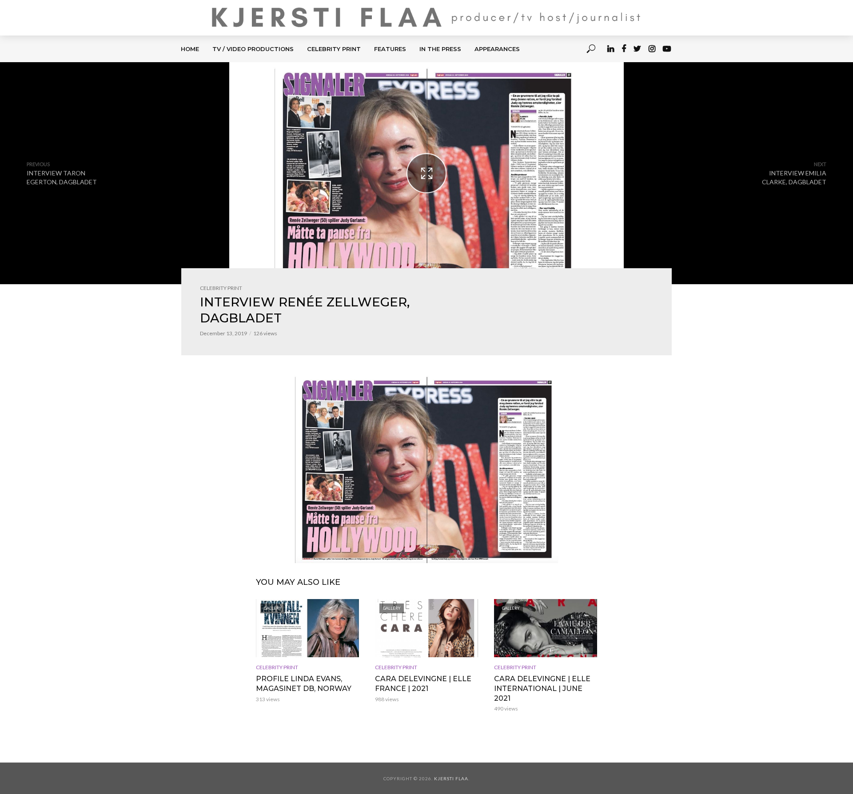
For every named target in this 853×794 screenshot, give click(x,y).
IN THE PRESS (440, 48)
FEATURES (390, 48)
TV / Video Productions (253, 48)
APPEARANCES (497, 48)
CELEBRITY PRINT (334, 48)
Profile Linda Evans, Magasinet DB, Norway (303, 684)
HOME (190, 48)
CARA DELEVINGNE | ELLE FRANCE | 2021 (423, 684)
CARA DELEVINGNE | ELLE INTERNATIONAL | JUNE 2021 (542, 688)
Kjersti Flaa (451, 778)
